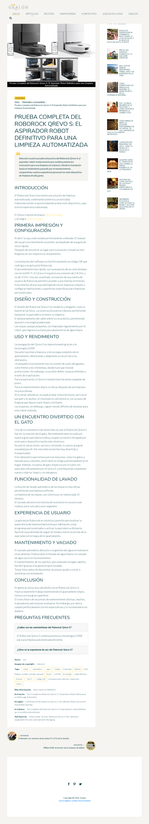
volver (19, 684)
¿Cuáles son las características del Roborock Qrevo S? (44, 627)
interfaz (77, 669)
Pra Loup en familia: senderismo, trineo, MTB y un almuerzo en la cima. (126, 71)
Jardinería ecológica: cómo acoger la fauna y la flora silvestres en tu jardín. (126, 204)
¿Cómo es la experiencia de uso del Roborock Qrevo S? (45, 649)
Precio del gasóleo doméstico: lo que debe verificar (125, 54)
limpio (57, 669)
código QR (41, 679)
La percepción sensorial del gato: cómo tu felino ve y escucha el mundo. (126, 147)
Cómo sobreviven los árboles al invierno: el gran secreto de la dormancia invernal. (120, 89)
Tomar (49, 674)
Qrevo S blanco (54, 214)
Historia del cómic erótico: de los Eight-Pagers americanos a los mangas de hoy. (120, 185)
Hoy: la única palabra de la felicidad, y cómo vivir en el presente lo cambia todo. (126, 108)
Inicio (17, 102)
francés (19, 679)
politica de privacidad (81, 801)
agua (49, 669)
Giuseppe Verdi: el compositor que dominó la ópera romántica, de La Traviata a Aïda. (120, 166)
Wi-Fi (29, 679)
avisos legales (64, 801)
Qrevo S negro (35, 218)
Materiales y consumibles (33, 102)
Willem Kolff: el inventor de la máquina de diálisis (64, 746)
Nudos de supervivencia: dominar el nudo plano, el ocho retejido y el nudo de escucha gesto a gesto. (120, 36)
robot (25, 669)
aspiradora (37, 669)
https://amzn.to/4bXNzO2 (44, 689)
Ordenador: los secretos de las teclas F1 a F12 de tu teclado (43, 737)
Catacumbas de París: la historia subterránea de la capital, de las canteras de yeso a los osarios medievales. (120, 127)
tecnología (67, 674)
